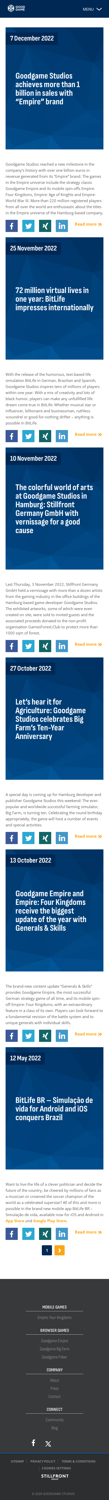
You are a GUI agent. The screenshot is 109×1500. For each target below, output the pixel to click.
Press (54, 1388)
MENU (88, 9)
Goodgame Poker (54, 1357)
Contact (54, 1396)
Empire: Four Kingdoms (54, 1317)
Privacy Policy (42, 1461)
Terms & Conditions (79, 1461)
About (54, 1380)
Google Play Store (49, 1220)
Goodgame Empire (54, 1340)
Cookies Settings (56, 1468)
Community (55, 1420)
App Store (15, 1220)
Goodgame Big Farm (54, 1349)
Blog (54, 1428)
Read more (86, 224)
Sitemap (17, 1461)
